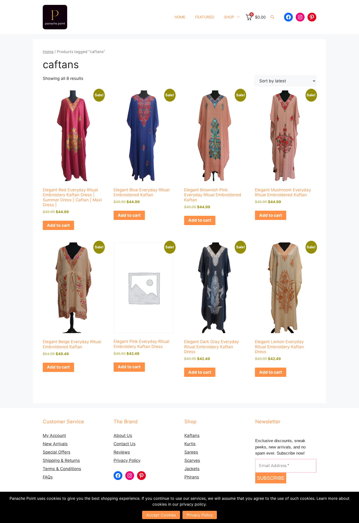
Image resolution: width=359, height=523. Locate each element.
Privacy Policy (127, 460)
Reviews (122, 452)
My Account (54, 435)
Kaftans (192, 435)
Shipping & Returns (61, 460)
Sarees (191, 452)
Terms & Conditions (62, 468)
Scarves (192, 460)
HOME (180, 17)
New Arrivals (55, 443)
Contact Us (125, 443)
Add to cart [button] (58, 225)
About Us (123, 435)
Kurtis (190, 443)
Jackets (192, 468)
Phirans (191, 477)
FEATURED (204, 17)
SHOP (229, 17)
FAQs (48, 477)
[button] (272, 17)
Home (48, 51)
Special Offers (56, 452)
